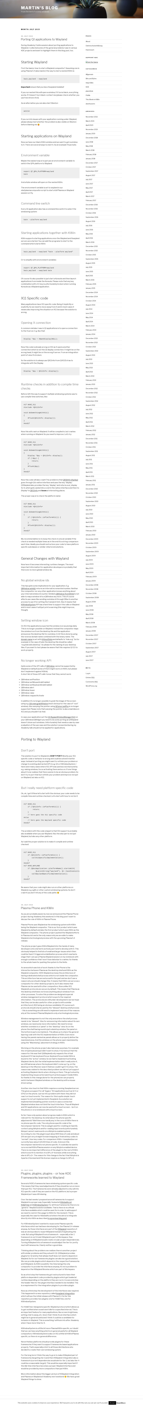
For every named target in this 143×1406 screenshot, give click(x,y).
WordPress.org (91, 686)
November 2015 (92, 251)
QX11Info (34, 491)
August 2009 (91, 556)
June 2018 (89, 142)
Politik (88, 95)
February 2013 (91, 380)
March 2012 (90, 426)
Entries (90, 677)
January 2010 (90, 535)
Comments (92, 682)
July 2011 (89, 459)
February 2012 (91, 430)
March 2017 (90, 196)
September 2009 (92, 551)
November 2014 (92, 296)
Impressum (90, 50)
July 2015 (89, 267)
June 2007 (89, 660)
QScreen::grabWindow (38, 704)
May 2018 (89, 146)
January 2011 (90, 485)
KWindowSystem (28, 605)
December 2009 (92, 539)
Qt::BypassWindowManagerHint (61, 717)
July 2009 (89, 560)
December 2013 (92, 338)
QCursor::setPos (62, 706)
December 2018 (92, 138)
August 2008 (91, 602)
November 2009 (92, 543)
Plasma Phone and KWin (37, 908)
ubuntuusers (90, 104)
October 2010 (91, 497)
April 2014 (89, 322)
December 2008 (92, 585)
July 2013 (89, 359)
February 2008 (91, 627)
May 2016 (89, 234)
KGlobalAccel (66, 1202)
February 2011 (91, 480)
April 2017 (89, 192)
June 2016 (89, 230)
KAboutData (47, 639)
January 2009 (91, 581)
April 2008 (89, 618)
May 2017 (89, 188)
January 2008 (91, 631)
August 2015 (90, 263)
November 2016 (92, 209)
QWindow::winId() (28, 588)
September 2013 (92, 351)
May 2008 (89, 614)
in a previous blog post (57, 1218)
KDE (87, 87)
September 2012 (92, 401)
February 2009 (91, 577)
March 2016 (90, 242)
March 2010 (90, 526)
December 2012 (92, 388)
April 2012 (89, 422)
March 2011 (90, 476)
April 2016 (89, 238)
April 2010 (89, 522)
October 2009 (91, 547)
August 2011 (90, 455)
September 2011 (92, 451)
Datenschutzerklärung (94, 46)
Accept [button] (112, 1403)
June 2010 (89, 514)
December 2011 (91, 439)
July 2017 (89, 179)
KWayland (62, 1229)
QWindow (50, 666)
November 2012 (92, 393)
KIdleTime (25, 1205)
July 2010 (89, 510)
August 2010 (90, 506)
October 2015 (91, 255)
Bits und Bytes (91, 78)
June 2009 (90, 564)
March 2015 (90, 280)
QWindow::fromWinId (65, 594)
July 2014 (89, 309)
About (88, 41)
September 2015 (92, 259)
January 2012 (90, 434)
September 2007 (92, 648)
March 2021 (90, 121)
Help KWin (89, 83)
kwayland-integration (65, 1293)
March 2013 (90, 376)
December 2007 (92, 635)
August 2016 (90, 221)
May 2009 (89, 568)
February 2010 (91, 531)
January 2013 (90, 384)
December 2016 (92, 205)
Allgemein (89, 74)
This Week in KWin (93, 99)
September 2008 (92, 597)
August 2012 (90, 405)
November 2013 (92, 342)
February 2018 (91, 154)
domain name (26, 639)
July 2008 (89, 606)
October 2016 (91, 213)
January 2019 (90, 133)
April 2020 (89, 125)
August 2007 (91, 652)
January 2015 (90, 288)
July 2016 (89, 225)
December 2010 (92, 489)
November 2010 (92, 493)
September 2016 (92, 217)
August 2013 (90, 355)
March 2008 (90, 623)
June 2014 (89, 313)
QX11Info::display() (70, 480)
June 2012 (89, 414)
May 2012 (89, 418)
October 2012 (91, 397)
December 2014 (92, 292)
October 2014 (91, 301)
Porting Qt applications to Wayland (44, 39)
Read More (120, 1403)
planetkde (89, 91)
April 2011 (89, 472)
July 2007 (89, 656)
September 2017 (92, 171)
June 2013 (89, 363)
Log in (88, 673)
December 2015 (92, 246)
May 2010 (89, 518)
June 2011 (89, 464)
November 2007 (92, 639)
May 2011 (89, 468)
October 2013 (91, 347)
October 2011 (91, 447)
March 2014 (90, 326)
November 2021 (92, 117)
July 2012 (89, 409)
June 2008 (90, 610)
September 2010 (92, 501)
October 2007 (91, 643)
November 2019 (92, 129)
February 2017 (91, 200)
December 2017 (92, 163)
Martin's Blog (39, 7)
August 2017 (90, 175)
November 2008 (92, 589)
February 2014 (91, 330)
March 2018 (90, 150)
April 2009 (89, 572)
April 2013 (89, 372)
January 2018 (90, 159)
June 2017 (89, 184)
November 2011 (91, 443)
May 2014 (89, 317)
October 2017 (91, 167)
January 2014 (90, 334)
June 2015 (89, 271)
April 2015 (89, 276)
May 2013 (89, 368)
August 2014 (90, 305)
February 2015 (91, 284)
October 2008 (91, 593)
